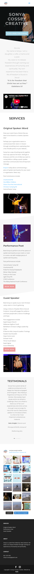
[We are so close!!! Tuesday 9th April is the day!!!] (26, 478)
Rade (16, 571)
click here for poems (17, 33)
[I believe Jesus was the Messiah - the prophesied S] (7, 496)
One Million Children (9, 182)
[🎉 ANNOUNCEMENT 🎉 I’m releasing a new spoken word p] (7, 506)
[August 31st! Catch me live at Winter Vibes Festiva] (17, 478)
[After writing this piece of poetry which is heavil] (17, 487)
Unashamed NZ (8, 180)
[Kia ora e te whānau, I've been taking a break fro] (17, 459)
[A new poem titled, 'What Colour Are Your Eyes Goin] (7, 459)
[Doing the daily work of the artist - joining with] (26, 506)
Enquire (5, 168)
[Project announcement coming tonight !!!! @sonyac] (17, 506)
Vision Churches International (12, 184)
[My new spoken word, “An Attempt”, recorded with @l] (26, 487)
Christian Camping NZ (10, 187)
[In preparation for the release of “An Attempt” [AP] (17, 496)
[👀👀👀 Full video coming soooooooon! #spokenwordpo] (7, 487)
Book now (9, 349)
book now (9, 286)
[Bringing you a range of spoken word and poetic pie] (7, 469)
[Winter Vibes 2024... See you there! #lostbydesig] (7, 478)
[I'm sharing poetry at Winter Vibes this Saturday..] (17, 469)
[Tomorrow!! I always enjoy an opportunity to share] (26, 459)
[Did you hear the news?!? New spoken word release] (26, 496)
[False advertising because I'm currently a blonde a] (26, 469)
